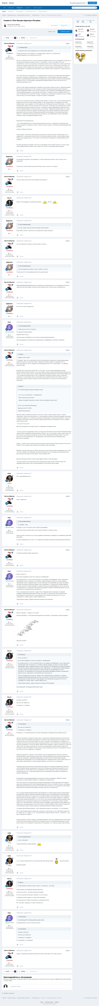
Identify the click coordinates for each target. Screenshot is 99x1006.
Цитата (21, 150)
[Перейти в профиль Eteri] (9, 327)
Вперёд (23, 37)
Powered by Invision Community (49, 1003)
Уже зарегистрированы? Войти (78, 3)
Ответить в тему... (16, 986)
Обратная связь (49, 1002)
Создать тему (51, 31)
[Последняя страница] (27, 38)
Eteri (9, 322)
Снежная (92, 29)
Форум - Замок (8, 3)
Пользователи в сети (31, 11)
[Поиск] (95, 8)
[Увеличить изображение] (44, 201)
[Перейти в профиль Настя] (9, 203)
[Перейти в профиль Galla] (9, 478)
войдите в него (59, 979)
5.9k (10, 486)
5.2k (10, 56)
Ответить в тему (65, 31)
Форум (4, 11)
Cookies (57, 1002)
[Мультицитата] (18, 151)
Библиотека (11, 7)
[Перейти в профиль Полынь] (88, 35)
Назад (7, 37)
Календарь (10, 11)
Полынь (92, 34)
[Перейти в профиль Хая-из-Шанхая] (5, 25)
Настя (9, 198)
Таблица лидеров (42, 11)
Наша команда (19, 11)
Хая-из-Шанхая (15, 24)
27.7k (10, 210)
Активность (28, 7)
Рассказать (55, 25)
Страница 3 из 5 (33, 37)
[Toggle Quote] (18, 47)
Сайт (4, 7)
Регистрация (92, 2)
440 (10, 334)
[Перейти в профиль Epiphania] (9, 161)
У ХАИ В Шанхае (21, 26)
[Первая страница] (4, 38)
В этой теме (89, 7)
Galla (9, 473)
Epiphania (9, 156)
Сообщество (19, 7)
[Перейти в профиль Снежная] (88, 30)
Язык (41, 1002)
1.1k (10, 169)
